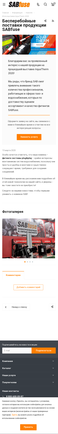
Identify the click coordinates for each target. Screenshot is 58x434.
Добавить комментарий (28, 287)
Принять (28, 427)
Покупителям (9, 382)
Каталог (6, 368)
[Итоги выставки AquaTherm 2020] (29, 36)
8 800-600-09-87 (14, 396)
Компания (7, 361)
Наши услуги (9, 375)
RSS (53, 21)
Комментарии (13, 275)
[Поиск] (45, 4)
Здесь (15, 415)
